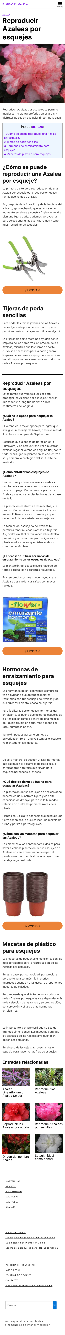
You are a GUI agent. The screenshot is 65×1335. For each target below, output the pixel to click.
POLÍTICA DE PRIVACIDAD (20, 1265)
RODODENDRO (13, 1191)
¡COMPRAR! (32, 290)
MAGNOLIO (11, 1196)
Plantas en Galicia (15, 1232)
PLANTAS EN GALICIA (15, 4)
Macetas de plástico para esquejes (27, 154)
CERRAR (37, 127)
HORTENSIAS (12, 1181)
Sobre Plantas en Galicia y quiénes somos (28, 1285)
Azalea (6, 15)
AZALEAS (10, 1186)
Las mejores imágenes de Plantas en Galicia (30, 1237)
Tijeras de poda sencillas (21, 141)
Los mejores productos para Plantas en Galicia (31, 1248)
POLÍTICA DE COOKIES (18, 1275)
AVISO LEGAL (12, 1270)
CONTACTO (12, 1280)
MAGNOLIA (11, 1201)
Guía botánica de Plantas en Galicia (25, 1242)
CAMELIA (10, 1207)
